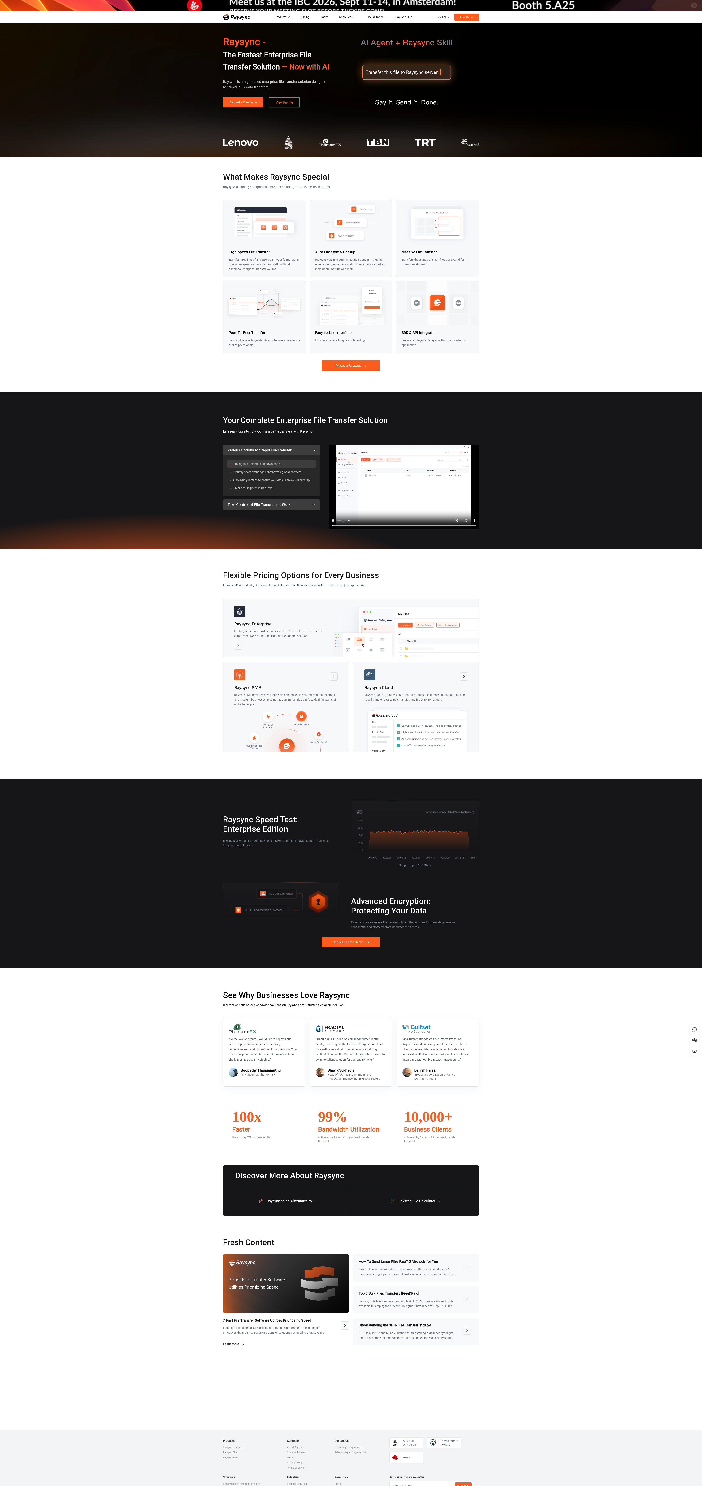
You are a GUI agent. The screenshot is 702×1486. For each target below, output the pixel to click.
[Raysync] (236, 17)
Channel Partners (296, 1452)
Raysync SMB (230, 1457)
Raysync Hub (403, 17)
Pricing (305, 17)
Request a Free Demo (243, 102)
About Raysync (295, 1447)
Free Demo (467, 17)
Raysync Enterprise (233, 1447)
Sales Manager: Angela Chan (350, 1452)
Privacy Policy (294, 1462)
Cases (324, 17)
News (290, 1457)
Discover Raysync (348, 365)
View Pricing (284, 102)
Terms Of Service (296, 1467)
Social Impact (375, 17)
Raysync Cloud (231, 1452)
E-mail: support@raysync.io (350, 1447)
